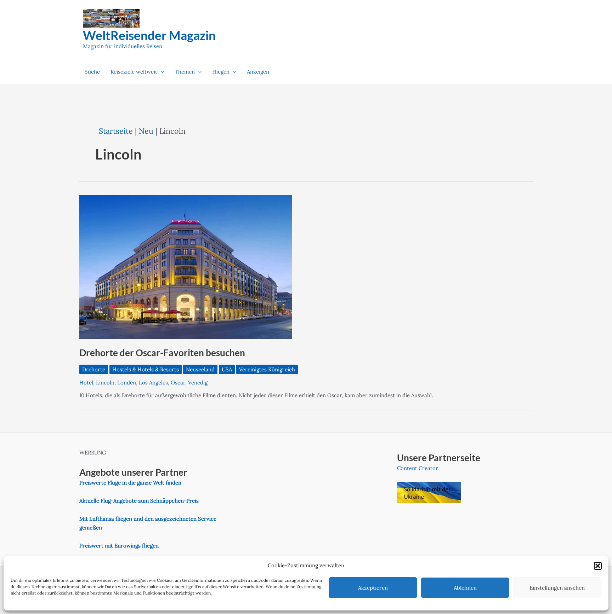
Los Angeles (153, 382)
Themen (185, 71)
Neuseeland (200, 369)
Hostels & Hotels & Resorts (145, 369)
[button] (597, 565)
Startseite (116, 131)
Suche (92, 71)
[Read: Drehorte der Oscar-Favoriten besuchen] (185, 266)
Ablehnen (465, 587)
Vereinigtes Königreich (267, 369)
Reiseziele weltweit (133, 71)
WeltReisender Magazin (149, 35)
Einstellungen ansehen (557, 587)
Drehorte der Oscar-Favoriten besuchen (162, 352)
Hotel (86, 382)
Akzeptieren (373, 587)
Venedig (198, 382)
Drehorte (93, 369)
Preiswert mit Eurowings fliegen (119, 545)
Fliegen (221, 71)
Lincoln (105, 382)
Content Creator (417, 468)
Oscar (178, 382)
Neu (146, 131)
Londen (126, 382)
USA (227, 369)
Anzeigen (258, 71)
